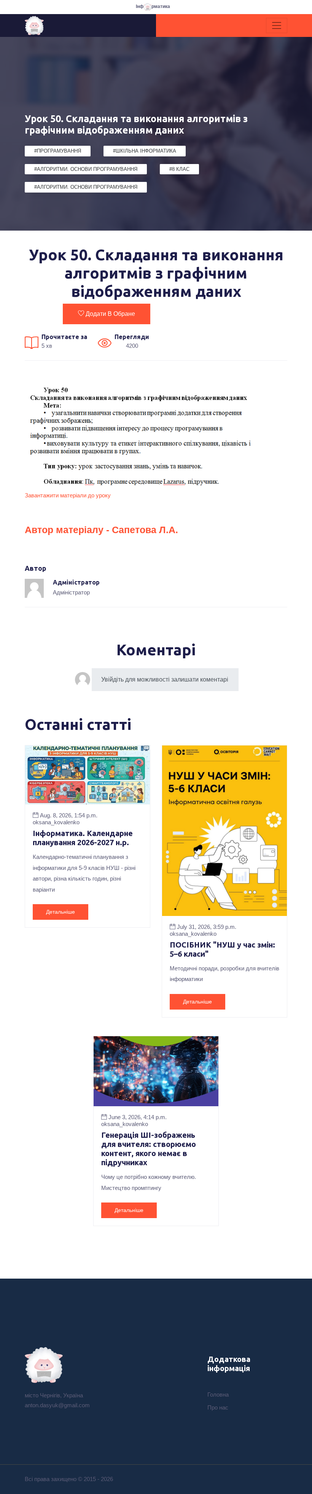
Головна (218, 1394)
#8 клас (179, 169)
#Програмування (57, 151)
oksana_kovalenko (56, 822)
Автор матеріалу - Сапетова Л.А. (101, 529)
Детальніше (60, 912)
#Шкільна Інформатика (144, 151)
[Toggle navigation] (276, 25)
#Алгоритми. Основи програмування (85, 169)
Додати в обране (110, 314)
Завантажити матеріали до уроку (68, 495)
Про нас (217, 1407)
